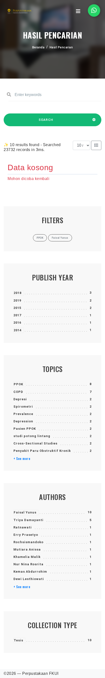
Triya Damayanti (28, 520)
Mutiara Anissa (27, 549)
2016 (17, 322)
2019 (17, 300)
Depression (23, 421)
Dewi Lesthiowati (28, 579)
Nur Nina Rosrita (28, 564)
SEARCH (46, 120)
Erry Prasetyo (25, 535)
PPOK (18, 384)
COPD (18, 392)
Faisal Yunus (25, 512)
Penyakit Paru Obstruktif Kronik (42, 451)
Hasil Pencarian (61, 47)
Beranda (38, 47)
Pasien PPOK (24, 428)
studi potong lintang (31, 436)
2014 (17, 330)
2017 (17, 315)
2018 (17, 293)
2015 (17, 308)
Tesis (18, 640)
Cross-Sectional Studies (35, 443)
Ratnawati (22, 527)
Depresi (20, 399)
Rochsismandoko (28, 542)
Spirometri (23, 406)
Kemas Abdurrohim (30, 571)
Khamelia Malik (27, 557)
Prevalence (23, 414)
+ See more (21, 458)
